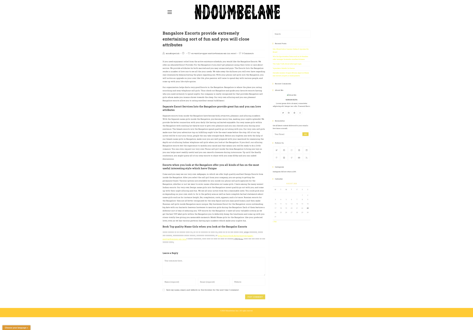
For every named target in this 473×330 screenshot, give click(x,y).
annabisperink (172, 53)
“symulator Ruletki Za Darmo (284, 68)
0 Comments (248, 53)
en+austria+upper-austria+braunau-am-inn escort (213, 53)
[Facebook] (288, 112)
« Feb (275, 221)
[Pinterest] (276, 157)
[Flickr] (284, 157)
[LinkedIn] (306, 150)
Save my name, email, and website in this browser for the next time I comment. (202, 290)
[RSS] (306, 157)
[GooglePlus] (294, 112)
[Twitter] (283, 112)
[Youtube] (299, 157)
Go (305, 134)
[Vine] (291, 157)
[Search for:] (291, 34)
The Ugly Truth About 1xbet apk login (287, 64)
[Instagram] (300, 112)
